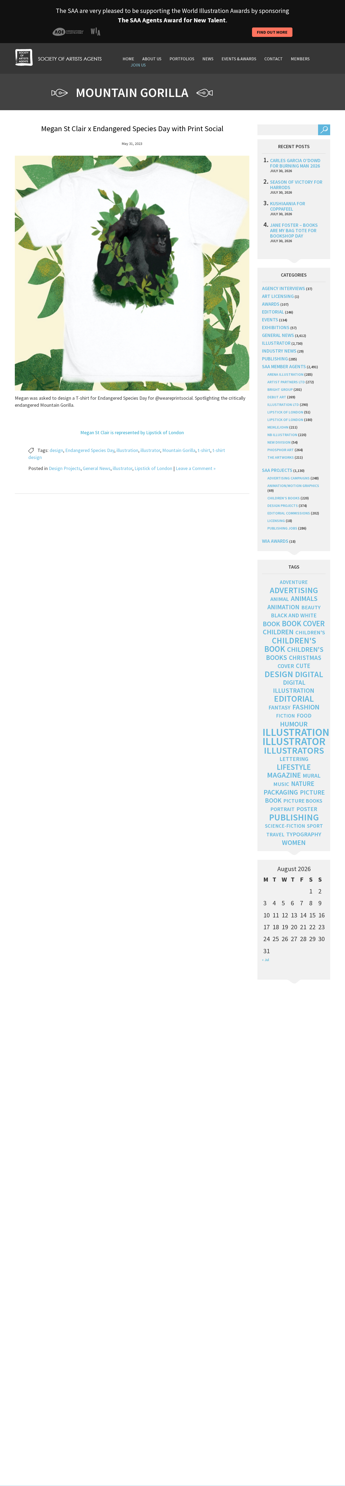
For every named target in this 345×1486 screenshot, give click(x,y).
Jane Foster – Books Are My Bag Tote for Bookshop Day (294, 230)
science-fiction (285, 826)
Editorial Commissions (288, 513)
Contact (273, 58)
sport (315, 826)
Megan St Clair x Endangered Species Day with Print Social (132, 128)
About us (151, 58)
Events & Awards (239, 58)
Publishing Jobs (282, 528)
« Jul (265, 959)
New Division (279, 442)
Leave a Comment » (196, 468)
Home (128, 58)
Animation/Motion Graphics (293, 485)
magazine (284, 775)
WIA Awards (275, 541)
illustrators (294, 750)
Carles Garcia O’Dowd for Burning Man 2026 (295, 163)
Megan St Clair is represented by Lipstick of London (132, 432)
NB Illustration (282, 434)
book (271, 624)
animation (283, 607)
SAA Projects (277, 470)
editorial (273, 312)
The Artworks (280, 457)
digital (309, 674)
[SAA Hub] (58, 57)
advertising (294, 590)
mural (311, 775)
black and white (294, 615)
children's (310, 632)
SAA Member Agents (284, 366)
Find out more (272, 32)
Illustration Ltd (283, 404)
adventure (294, 582)
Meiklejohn (277, 427)
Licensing (276, 520)
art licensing (278, 296)
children (278, 632)
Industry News (279, 351)
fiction (285, 716)
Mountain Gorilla (178, 450)
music (281, 784)
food (304, 715)
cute (303, 666)
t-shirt (204, 450)
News (207, 58)
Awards (271, 304)
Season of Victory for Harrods (296, 184)
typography (303, 834)
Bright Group (280, 389)
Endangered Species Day (89, 450)
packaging (281, 792)
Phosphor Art (280, 449)
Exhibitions (275, 327)
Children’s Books (283, 498)
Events (270, 319)
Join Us (138, 65)
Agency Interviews (283, 288)
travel (275, 834)
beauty (310, 607)
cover (286, 666)
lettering (294, 759)
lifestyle (294, 767)
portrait (282, 809)
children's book (290, 644)
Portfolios (182, 58)
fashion (305, 706)
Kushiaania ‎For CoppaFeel (287, 206)
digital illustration (293, 686)
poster (306, 809)
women (294, 842)
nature (302, 783)
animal (279, 599)
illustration (127, 450)
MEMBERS (300, 58)
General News (97, 468)
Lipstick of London (153, 468)
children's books (295, 653)
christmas (305, 658)
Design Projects (65, 468)
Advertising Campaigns (288, 478)
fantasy (279, 707)
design (56, 450)
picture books (302, 800)
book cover (303, 623)
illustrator (150, 450)
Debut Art (276, 397)
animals (304, 598)
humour (294, 723)
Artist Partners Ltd (286, 382)
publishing (275, 359)
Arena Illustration (285, 374)
